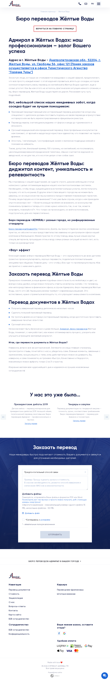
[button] (3, 417)
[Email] (86, 3)
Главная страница (48, 12)
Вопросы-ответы (17, 606)
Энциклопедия (16, 598)
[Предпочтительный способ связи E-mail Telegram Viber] (55, 472)
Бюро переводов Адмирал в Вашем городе (54, 561)
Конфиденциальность (19, 634)
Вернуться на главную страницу (55, 29)
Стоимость (14, 594)
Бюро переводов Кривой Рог (23, 229)
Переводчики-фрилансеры (70, 590)
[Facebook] (59, 633)
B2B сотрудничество (19, 619)
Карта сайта (15, 615)
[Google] (64, 633)
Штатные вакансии (66, 594)
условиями (45, 520)
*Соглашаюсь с (38, 520)
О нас (11, 602)
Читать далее (31, 423)
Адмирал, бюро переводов (73, 329)
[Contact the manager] (104, 675)
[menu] (98, 3)
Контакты (13, 610)
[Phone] (79, 3)
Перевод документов (19, 590)
